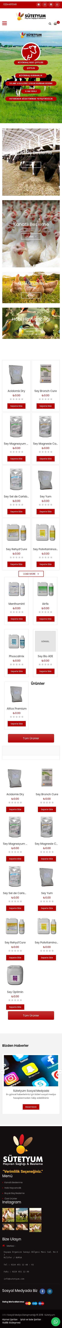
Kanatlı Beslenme (14, 1182)
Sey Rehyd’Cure (16, 549)
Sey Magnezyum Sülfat (19, 443)
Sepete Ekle (16, 406)
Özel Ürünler (11, 1198)
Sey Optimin (15, 992)
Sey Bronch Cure (45, 391)
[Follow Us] (8, 1215)
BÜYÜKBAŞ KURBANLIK (31, 75)
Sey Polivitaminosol (46, 549)
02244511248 (10, 4)
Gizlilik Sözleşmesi (11, 1322)
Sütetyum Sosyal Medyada (31, 1091)
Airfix (45, 604)
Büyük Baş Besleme (15, 1193)
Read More (31, 1106)
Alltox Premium (17, 708)
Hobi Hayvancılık (13, 1187)
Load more (29, 573)
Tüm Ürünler (31, 738)
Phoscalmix (16, 656)
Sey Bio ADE (45, 656)
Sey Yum (45, 496)
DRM (4, 1314)
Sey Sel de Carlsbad (17, 496)
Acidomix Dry (16, 391)
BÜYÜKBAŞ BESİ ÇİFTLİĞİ (31, 63)
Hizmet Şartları (9, 1319)
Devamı (29, 164)
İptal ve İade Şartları (30, 1319)
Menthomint (17, 604)
